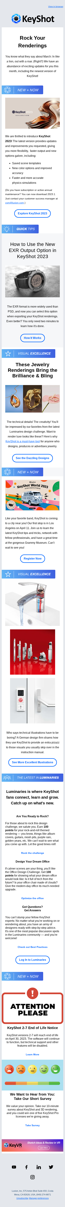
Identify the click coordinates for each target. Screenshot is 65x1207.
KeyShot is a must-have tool (23, 441)
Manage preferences (39, 1198)
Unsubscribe (22, 1198)
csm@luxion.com (14, 202)
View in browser (55, 6)
